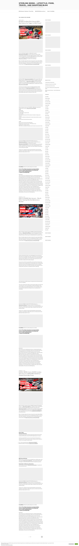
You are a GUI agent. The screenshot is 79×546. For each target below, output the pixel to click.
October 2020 (47, 163)
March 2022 (47, 134)
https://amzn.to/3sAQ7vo (29, 79)
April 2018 (46, 214)
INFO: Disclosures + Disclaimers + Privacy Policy (26, 11)
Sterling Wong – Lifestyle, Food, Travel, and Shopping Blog (36, 4)
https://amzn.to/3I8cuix (23, 58)
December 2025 (47, 101)
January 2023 (47, 118)
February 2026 (47, 98)
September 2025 (47, 103)
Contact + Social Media (50, 11)
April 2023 (46, 113)
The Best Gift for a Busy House (49, 82)
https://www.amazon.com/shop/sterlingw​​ (32, 64)
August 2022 (47, 125)
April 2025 (46, 110)
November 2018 (47, 202)
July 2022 (46, 127)
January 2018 (47, 219)
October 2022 (47, 122)
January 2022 (47, 137)
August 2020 (47, 166)
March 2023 (47, 115)
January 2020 (47, 178)
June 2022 (46, 129)
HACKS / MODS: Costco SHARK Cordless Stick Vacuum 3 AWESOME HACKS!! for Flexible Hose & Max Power (30, 373)
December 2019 (47, 180)
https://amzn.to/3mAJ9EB (23, 54)
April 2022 (46, 132)
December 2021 (47, 139)
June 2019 (46, 190)
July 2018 (46, 209)
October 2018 (47, 204)
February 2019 (47, 197)
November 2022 (47, 120)
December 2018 (47, 200)
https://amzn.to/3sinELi (23, 408)
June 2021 (46, 149)
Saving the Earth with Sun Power (50, 85)
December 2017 (47, 221)
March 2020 (47, 175)
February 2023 (47, 117)
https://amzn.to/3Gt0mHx (37, 409)
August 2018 (47, 207)
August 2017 (47, 228)
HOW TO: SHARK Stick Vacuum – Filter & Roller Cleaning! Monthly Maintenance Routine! (30, 200)
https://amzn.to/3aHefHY (30, 87)
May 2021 (46, 151)
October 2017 (47, 224)
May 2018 (46, 212)
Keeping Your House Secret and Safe (50, 84)
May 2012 (46, 229)
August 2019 (47, 187)
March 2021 (47, 154)
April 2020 (46, 173)
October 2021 (47, 142)
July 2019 (46, 188)
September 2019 (47, 185)
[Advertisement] (31, 46)
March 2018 (47, 216)
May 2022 (46, 130)
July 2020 (46, 168)
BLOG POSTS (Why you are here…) (40, 11)
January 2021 (47, 158)
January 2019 (47, 199)
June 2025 (46, 108)
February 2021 (47, 156)
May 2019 (46, 192)
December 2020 (47, 159)
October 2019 (47, 183)
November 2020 (47, 161)
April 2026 (46, 96)
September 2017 (47, 226)
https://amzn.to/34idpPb (33, 443)
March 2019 (47, 195)
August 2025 (47, 105)
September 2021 (47, 144)
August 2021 (47, 146)
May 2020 (46, 171)
